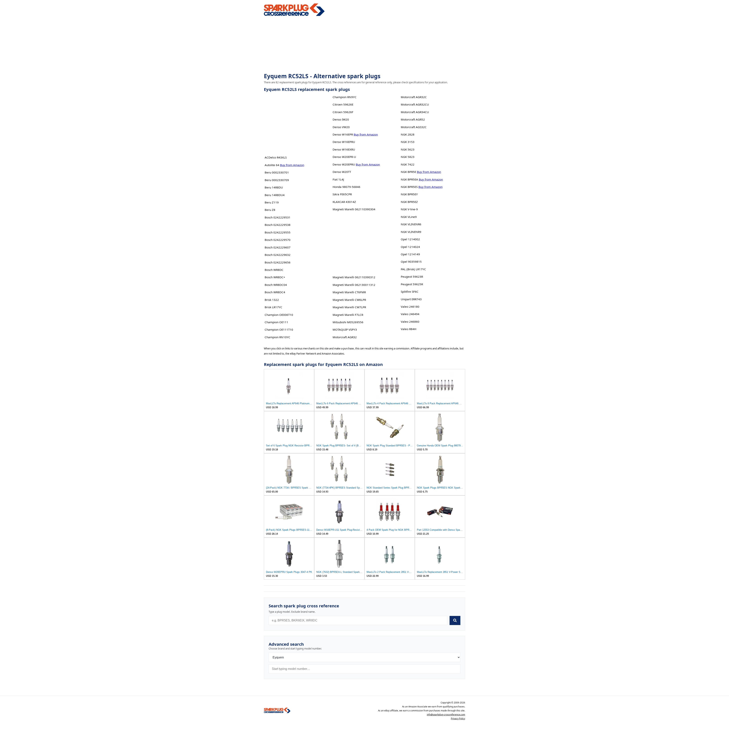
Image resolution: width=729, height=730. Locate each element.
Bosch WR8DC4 (275, 292)
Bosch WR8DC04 (276, 285)
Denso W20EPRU (344, 164)
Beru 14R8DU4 (275, 195)
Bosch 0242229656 (277, 262)
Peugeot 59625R (412, 284)
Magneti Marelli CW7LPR (349, 307)
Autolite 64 (272, 165)
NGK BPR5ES (409, 187)
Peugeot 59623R (412, 276)
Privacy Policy (458, 718)
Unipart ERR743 (411, 299)
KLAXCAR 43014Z (344, 202)
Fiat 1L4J (338, 179)
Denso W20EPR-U (344, 157)
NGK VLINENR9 (411, 232)
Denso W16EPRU (344, 142)
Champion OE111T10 (279, 329)
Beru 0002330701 (277, 172)
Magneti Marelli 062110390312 (354, 277)
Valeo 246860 (410, 321)
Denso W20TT (342, 172)
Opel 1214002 (410, 239)
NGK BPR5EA (409, 179)
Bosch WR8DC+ (275, 277)
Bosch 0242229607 (277, 247)
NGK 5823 (407, 157)
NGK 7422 (407, 164)
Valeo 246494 (410, 314)
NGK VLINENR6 (411, 224)
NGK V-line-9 (409, 209)
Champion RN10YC (277, 337)
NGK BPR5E (408, 172)
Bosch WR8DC (274, 270)
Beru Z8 (270, 210)
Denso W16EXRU (344, 149)
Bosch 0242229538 (277, 225)
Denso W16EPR (343, 134)
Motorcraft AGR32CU (415, 104)
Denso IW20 (341, 119)
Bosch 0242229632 (277, 255)
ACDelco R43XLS (276, 157)
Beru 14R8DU (274, 187)
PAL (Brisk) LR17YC (413, 269)
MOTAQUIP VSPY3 (345, 329)
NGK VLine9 (409, 217)
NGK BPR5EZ (409, 202)
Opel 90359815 (411, 261)
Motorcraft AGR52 (413, 119)
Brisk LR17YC (273, 307)
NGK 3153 (407, 142)
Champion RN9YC (345, 97)
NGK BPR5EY (409, 194)
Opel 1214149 (410, 254)
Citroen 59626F (343, 112)
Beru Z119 (272, 202)
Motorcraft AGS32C (414, 127)
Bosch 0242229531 (277, 217)
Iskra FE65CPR (342, 194)
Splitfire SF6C (409, 291)
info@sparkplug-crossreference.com (446, 714)
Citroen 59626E (343, 104)
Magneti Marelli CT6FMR (349, 292)
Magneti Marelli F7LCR (348, 315)
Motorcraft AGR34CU (415, 112)
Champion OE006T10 (279, 315)
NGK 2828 (407, 134)
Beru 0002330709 (277, 180)
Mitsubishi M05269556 (348, 322)
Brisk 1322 (272, 300)
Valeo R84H (408, 329)
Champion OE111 (276, 322)
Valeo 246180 (410, 306)
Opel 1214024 (410, 247)
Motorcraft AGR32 (345, 337)
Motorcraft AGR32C (414, 97)
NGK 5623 (407, 149)
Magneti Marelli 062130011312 (354, 285)
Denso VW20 (341, 127)
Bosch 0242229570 (277, 240)
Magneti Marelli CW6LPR (349, 300)
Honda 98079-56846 (346, 187)
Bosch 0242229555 (277, 232)
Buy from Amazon (292, 165)
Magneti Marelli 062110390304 (354, 209)
